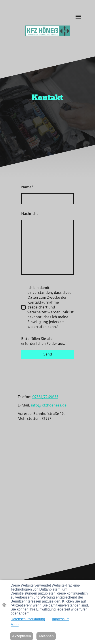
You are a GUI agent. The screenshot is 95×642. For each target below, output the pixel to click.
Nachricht (29, 213)
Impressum (60, 619)
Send (47, 354)
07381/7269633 (45, 397)
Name (27, 187)
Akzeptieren (21, 636)
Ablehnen (46, 636)
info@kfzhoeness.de (48, 405)
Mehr (15, 625)
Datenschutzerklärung (28, 619)
